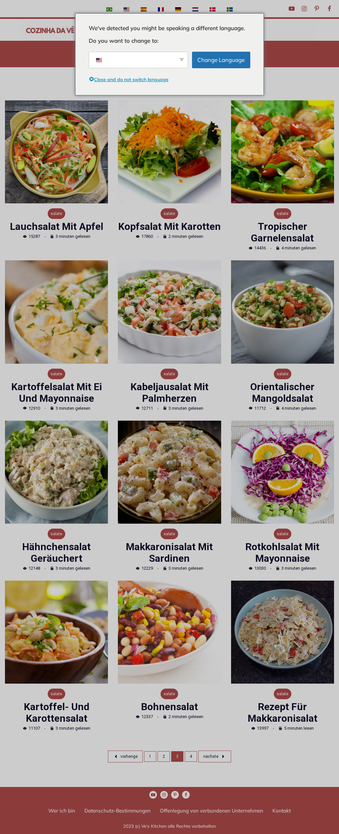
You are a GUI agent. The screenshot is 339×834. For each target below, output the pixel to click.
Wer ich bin (61, 811)
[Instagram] (304, 8)
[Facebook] (329, 8)
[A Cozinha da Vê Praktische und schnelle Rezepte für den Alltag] (50, 30)
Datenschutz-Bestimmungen (117, 811)
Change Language (221, 59)
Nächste (210, 756)
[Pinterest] (316, 8)
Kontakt (281, 811)
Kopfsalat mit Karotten (169, 226)
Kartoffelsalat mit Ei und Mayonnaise (56, 392)
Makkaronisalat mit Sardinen (169, 552)
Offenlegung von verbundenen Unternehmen (211, 811)
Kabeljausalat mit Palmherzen (169, 392)
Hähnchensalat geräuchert (56, 552)
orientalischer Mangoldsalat (282, 392)
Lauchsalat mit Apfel (56, 226)
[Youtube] (291, 8)
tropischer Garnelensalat (282, 232)
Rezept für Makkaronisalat (282, 712)
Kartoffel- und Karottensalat (56, 712)
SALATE (56, 213)
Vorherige (129, 756)
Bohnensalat (169, 706)
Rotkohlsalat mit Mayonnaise (282, 552)
